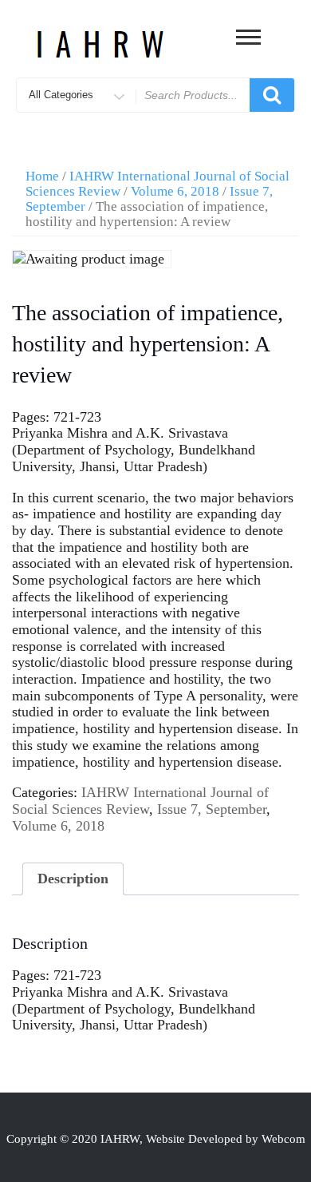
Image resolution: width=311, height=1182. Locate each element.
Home (42, 176)
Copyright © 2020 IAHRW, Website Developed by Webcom (155, 1138)
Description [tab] (72, 878)
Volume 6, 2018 (175, 191)
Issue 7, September (211, 809)
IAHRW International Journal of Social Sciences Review (140, 800)
